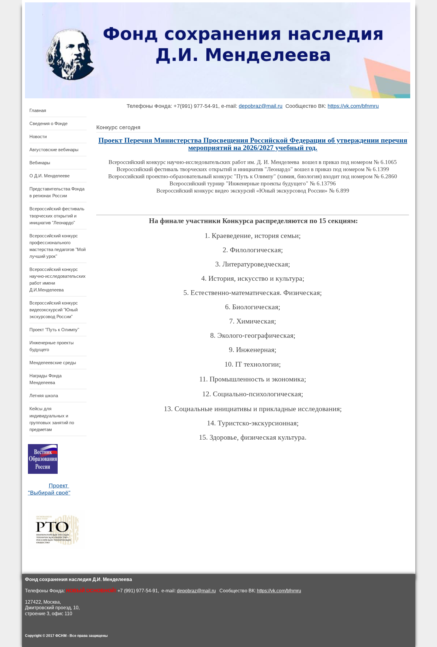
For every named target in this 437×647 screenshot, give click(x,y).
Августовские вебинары (53, 149)
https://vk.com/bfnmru (353, 106)
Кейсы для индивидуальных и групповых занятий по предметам (51, 419)
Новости (38, 136)
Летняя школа (43, 395)
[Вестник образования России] (43, 472)
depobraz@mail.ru (260, 106)
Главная (37, 110)
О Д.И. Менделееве (49, 175)
